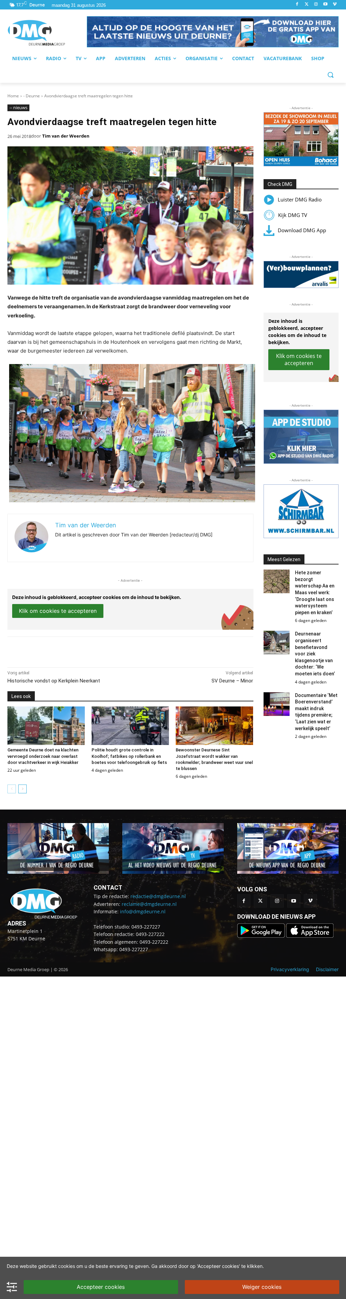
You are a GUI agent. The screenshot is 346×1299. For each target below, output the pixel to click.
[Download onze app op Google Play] (261, 936)
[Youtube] (325, 4)
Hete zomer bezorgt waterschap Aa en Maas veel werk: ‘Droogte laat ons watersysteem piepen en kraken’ (315, 592)
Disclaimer (327, 969)
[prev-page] (11, 789)
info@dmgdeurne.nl (143, 911)
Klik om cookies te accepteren (58, 610)
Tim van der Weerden (66, 136)
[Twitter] (307, 4)
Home (13, 96)
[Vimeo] (335, 4)
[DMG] (47, 33)
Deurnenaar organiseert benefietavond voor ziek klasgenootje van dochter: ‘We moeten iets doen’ (315, 653)
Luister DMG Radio (300, 199)
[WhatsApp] (85, 650)
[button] (212, 32)
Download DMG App (302, 230)
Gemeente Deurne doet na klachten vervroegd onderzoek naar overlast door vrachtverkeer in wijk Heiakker (42, 756)
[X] (69, 650)
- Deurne (31, 96)
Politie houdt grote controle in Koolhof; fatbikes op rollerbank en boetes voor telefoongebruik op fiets (129, 756)
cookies (66, 1266)
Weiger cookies (261, 1286)
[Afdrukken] (100, 650)
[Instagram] (316, 4)
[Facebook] (297, 4)
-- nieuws (18, 107)
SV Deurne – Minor (232, 681)
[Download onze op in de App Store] (309, 936)
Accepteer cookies (101, 1286)
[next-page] (22, 789)
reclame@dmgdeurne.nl (149, 904)
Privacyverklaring (290, 969)
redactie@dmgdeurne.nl (158, 896)
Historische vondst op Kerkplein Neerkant (53, 681)
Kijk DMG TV (292, 215)
